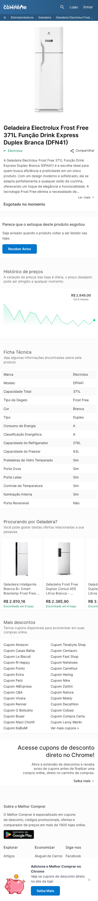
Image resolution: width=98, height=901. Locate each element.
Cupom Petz (13, 680)
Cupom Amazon (16, 645)
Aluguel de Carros (48, 856)
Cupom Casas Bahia (19, 651)
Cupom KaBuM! (16, 728)
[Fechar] (90, 880)
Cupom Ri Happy (17, 662)
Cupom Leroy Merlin (66, 722)
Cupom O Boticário (18, 710)
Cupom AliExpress (18, 686)
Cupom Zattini (62, 686)
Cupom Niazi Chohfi (19, 722)
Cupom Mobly (61, 698)
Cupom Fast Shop (64, 656)
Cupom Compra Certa (68, 716)
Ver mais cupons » (65, 728)
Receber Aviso (19, 249)
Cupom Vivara (14, 698)
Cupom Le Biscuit (17, 656)
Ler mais (84, 197)
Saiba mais (82, 781)
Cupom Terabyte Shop (68, 645)
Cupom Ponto (14, 668)
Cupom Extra (14, 674)
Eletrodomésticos (22, 17)
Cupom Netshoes (64, 662)
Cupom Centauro (64, 651)
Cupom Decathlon (64, 704)
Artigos (9, 856)
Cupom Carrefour (64, 668)
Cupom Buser (14, 716)
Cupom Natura (62, 692)
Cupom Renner (15, 704)
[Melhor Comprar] (31, 7)
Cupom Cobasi (62, 710)
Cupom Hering (62, 674)
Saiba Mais (45, 891)
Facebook (73, 856)
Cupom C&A (13, 692)
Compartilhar (85, 150)
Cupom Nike (60, 680)
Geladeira (44, 17)
